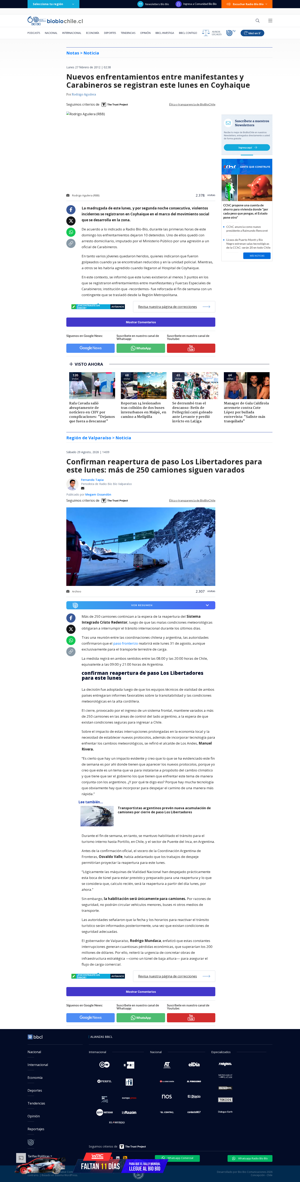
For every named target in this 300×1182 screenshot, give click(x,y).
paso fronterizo (126, 643)
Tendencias (128, 33)
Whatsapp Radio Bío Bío (253, 1158)
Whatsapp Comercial (180, 1158)
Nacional (51, 33)
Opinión (145, 33)
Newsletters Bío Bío (157, 4)
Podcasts (34, 33)
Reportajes (36, 1129)
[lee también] (98, 816)
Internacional (71, 33)
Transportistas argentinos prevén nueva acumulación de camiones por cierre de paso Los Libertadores (164, 810)
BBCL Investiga (165, 33)
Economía (92, 33)
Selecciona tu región (48, 4)
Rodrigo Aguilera (84, 94)
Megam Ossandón (98, 494)
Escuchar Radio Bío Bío (248, 4)
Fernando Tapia (92, 480)
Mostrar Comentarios (141, 322)
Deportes (110, 33)
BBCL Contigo (188, 33)
